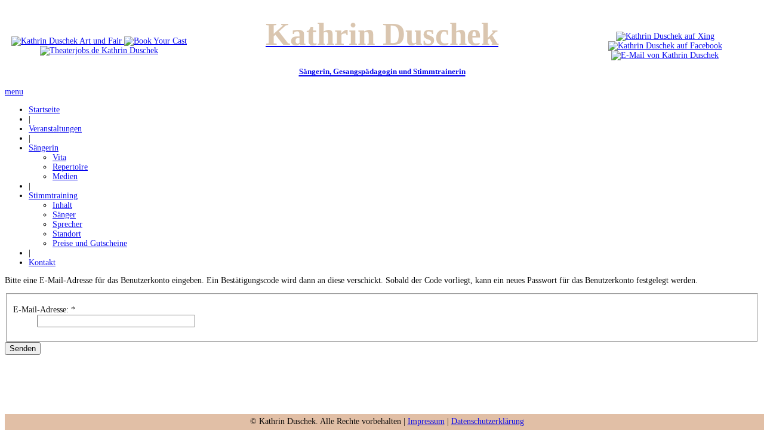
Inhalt (62, 205)
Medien (65, 176)
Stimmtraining (53, 195)
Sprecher (67, 224)
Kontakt (42, 262)
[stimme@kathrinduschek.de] (665, 55)
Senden (23, 348)
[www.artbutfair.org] (67, 40)
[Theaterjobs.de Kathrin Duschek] (99, 50)
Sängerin (43, 147)
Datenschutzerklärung (487, 421)
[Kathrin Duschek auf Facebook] (665, 45)
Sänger (64, 214)
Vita (59, 157)
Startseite (44, 109)
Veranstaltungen (55, 128)
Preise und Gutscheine (90, 243)
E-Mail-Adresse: (44, 309)
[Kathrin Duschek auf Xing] (665, 36)
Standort (67, 233)
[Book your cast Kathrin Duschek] (155, 40)
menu (14, 91)
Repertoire (70, 166)
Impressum (426, 421)
